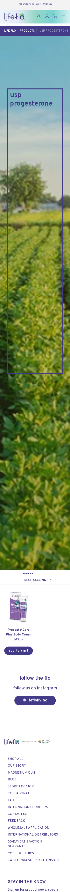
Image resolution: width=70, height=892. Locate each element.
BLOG (12, 780)
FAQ (11, 800)
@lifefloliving (35, 700)
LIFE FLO (10, 31)
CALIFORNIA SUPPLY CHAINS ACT (34, 860)
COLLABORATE (20, 793)
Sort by (28, 573)
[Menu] (63, 16)
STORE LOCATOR (21, 787)
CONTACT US (17, 814)
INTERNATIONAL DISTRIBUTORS (33, 835)
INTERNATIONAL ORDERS (28, 807)
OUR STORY (17, 766)
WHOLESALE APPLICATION (28, 828)
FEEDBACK (16, 821)
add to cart (19, 650)
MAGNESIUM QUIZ (22, 773)
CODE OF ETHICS (21, 853)
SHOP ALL (15, 759)
